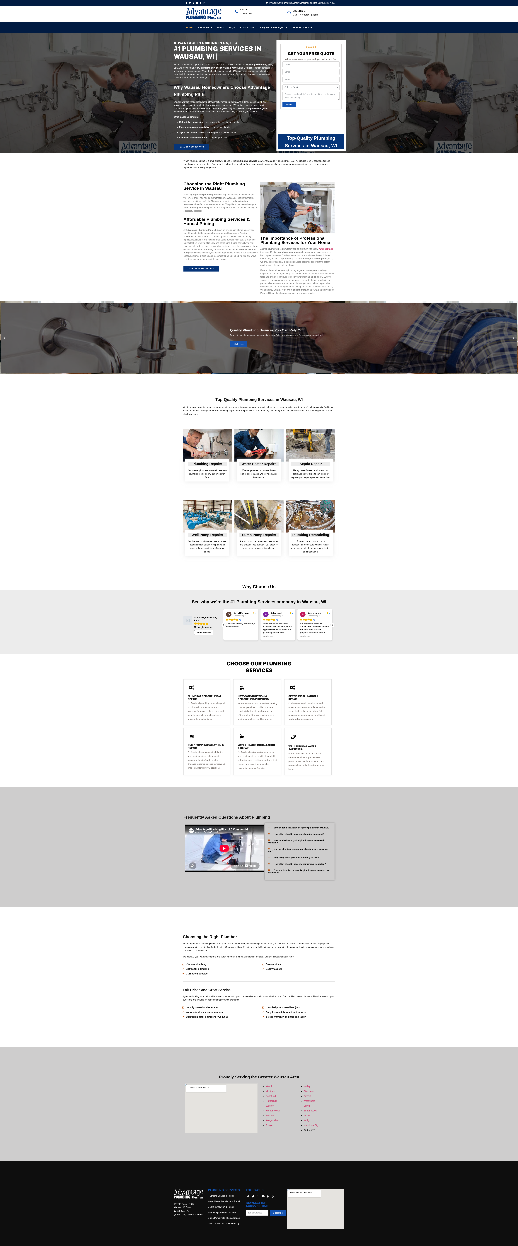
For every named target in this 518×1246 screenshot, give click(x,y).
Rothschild (271, 1101)
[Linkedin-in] (193, 2)
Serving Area (301, 27)
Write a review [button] (204, 632)
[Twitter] (189, 2)
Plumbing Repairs (207, 464)
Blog (220, 27)
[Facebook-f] (186, 2)
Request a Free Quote (273, 27)
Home (189, 27)
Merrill (269, 1086)
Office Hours (299, 11)
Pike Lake (309, 1091)
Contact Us (247, 27)
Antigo (307, 1120)
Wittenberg (309, 1101)
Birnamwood (310, 1110)
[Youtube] (197, 2)
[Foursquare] (204, 2)
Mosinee (270, 1091)
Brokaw (270, 1115)
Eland (307, 1105)
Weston (270, 1105)
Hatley (307, 1086)
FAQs (232, 27)
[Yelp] (200, 2)
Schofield (271, 1096)
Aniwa (307, 1115)
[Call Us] (236, 11)
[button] (4, 338)
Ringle (269, 1125)
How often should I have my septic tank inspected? (300, 864)
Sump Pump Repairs (259, 535)
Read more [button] (231, 636)
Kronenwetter (273, 1110)
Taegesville (272, 1120)
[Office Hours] (289, 12)
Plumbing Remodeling (310, 535)
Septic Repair (311, 464)
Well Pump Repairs (207, 535)
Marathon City (311, 1125)
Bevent (307, 1096)
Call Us (243, 10)
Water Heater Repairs (258, 464)
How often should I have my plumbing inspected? (299, 834)
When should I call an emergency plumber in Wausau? (301, 828)
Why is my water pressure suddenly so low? (296, 858)
